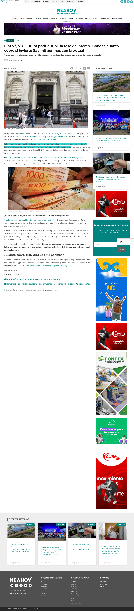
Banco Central (22, 290)
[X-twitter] (125, 1)
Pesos (51, 290)
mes (47, 290)
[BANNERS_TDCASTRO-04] (111, 320)
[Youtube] (128, 1)
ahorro (15, 290)
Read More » (15, 554)
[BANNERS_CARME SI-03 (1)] (111, 217)
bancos (29, 290)
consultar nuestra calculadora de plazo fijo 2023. (46, 266)
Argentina (10, 40)
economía (35, 290)
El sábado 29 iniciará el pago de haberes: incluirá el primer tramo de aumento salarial (110, 179)
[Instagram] (121, 1)
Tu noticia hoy (19, 40)
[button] (72, 68)
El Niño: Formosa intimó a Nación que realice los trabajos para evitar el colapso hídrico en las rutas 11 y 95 (110, 97)
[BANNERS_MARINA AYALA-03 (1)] (111, 443)
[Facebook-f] (131, 1)
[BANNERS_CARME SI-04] (111, 509)
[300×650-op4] (111, 414)
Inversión (42, 290)
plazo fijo (56, 290)
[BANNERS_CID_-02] (67, 34)
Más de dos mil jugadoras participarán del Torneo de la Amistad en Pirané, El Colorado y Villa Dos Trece (111, 140)
